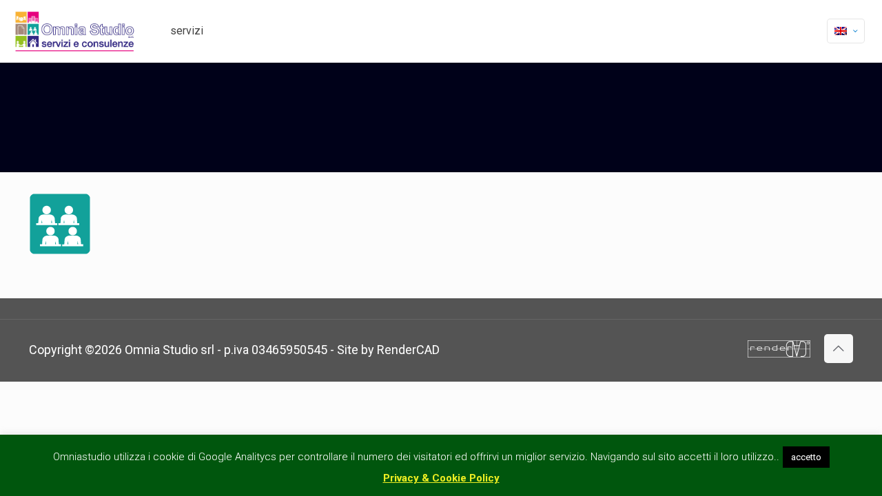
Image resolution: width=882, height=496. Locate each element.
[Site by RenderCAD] (779, 353)
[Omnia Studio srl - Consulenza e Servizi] (75, 31)
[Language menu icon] (846, 31)
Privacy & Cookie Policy (441, 478)
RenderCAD (408, 349)
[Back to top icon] (838, 348)
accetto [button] (806, 457)
